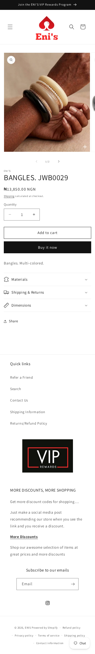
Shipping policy (74, 635)
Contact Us (19, 400)
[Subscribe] (72, 584)
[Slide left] (36, 161)
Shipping (9, 196)
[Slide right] (58, 161)
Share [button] (13, 321)
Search (15, 389)
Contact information (50, 643)
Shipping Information (27, 412)
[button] (10, 26)
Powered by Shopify (45, 627)
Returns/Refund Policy (28, 423)
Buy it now (47, 247)
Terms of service (48, 635)
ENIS (28, 627)
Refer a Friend (21, 377)
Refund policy (72, 627)
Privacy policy (24, 635)
